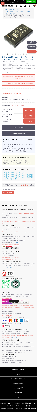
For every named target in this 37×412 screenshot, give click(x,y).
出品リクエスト (31, 51)
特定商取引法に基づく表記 (18, 379)
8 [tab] (26, 54)
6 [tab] (21, 54)
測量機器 (30, 175)
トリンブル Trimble (11, 179)
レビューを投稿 (7, 192)
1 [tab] (8, 54)
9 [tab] (29, 54)
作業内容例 (18, 392)
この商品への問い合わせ (18, 133)
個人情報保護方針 (18, 383)
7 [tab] (24, 54)
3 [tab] (13, 54)
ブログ (18, 397)
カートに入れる (29, 110)
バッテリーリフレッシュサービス (14, 173)
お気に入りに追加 (18, 127)
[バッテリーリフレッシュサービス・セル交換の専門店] (7, 6)
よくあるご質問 (31, 46)
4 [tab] (16, 54)
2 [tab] (10, 54)
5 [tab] (18, 54)
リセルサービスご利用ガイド (31, 42)
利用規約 (18, 374)
